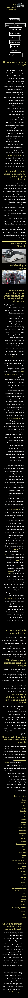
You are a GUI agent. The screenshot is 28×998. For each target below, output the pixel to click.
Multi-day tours (15, 51)
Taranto (23, 822)
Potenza (23, 846)
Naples (24, 896)
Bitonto (23, 802)
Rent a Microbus (15, 33)
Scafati (24, 855)
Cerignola (23, 824)
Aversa (24, 885)
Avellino (23, 838)
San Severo (22, 833)
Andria (24, 813)
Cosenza (23, 857)
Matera (24, 800)
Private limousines (15, 29)
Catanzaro (23, 904)
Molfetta (23, 808)
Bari (24, 805)
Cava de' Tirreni (21, 844)
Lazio (17, 560)
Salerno (23, 841)
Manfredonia (22, 827)
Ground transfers (15, 42)
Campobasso (22, 863)
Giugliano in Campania (19, 888)
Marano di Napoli (20, 890)
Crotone (23, 893)
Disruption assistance (15, 55)
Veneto (10, 573)
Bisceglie (23, 811)
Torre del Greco (21, 868)
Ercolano (23, 871)
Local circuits (15, 46)
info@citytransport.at (14, 19)
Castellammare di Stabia (18, 860)
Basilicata (23, 914)
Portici (24, 874)
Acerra (24, 866)
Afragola (23, 877)
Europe (16, 549)
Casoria (23, 879)
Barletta (23, 819)
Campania (23, 911)
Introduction (10, 25)
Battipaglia (22, 830)
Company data (20, 25)
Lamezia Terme (21, 901)
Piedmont (10, 571)
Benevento (22, 852)
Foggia (24, 849)
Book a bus (15, 38)
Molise (24, 917)
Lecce (24, 835)
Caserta (23, 882)
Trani (24, 816)
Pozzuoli (23, 899)
